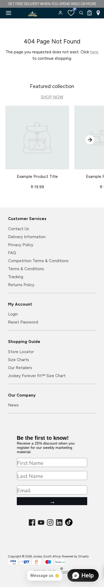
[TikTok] (69, 523)
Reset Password (23, 322)
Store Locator (21, 351)
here (94, 52)
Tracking (15, 276)
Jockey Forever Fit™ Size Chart (37, 375)
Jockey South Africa (47, 556)
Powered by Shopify (75, 556)
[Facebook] (32, 522)
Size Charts (18, 359)
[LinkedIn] (59, 522)
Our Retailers (20, 367)
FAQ (12, 252)
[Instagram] (50, 522)
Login (13, 314)
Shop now (52, 97)
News (13, 405)
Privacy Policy (20, 244)
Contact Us (18, 228)
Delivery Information (27, 236)
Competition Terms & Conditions (38, 260)
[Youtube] (41, 522)
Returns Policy (21, 284)
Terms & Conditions (26, 268)
